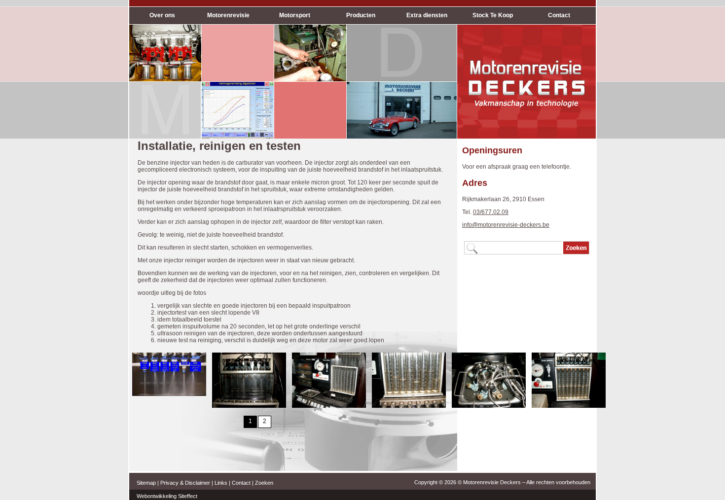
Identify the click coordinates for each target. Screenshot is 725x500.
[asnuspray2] (329, 405)
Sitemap (146, 483)
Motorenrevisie (228, 15)
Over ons (162, 15)
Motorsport (294, 15)
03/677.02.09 (490, 212)
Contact (559, 15)
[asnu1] (169, 394)
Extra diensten (426, 15)
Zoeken (264, 483)
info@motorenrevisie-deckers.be (505, 224)
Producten (360, 15)
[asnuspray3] (409, 405)
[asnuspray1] (249, 405)
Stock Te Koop (492, 15)
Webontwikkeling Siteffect (167, 496)
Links (221, 483)
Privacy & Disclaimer (185, 483)
